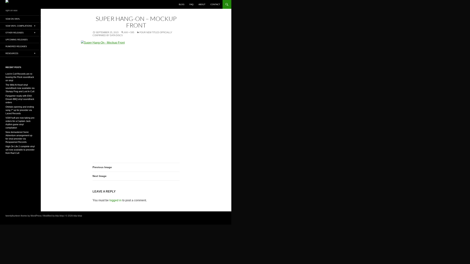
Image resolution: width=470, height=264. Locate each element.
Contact (215, 4)
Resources (12, 53)
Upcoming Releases (17, 39)
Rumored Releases (16, 46)
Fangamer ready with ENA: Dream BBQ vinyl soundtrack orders (20, 99)
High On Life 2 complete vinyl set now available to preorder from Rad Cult (20, 149)
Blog (182, 4)
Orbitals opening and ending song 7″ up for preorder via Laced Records (20, 110)
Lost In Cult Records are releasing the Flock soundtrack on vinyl (20, 77)
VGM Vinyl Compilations (19, 26)
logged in (115, 200)
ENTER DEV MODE (92, 215)
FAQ (191, 4)
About (201, 4)
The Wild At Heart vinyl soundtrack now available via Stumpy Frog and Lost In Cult (20, 88)
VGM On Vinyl (13, 19)
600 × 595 (129, 32)
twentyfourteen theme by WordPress (23, 215)
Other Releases (15, 33)
